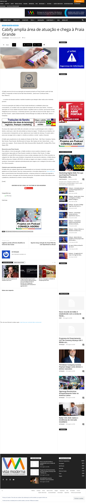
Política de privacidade (13, 6)
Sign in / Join (3, 1)
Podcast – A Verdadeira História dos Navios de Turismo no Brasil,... (75, 222)
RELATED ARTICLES (7, 262)
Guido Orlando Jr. (63, 179)
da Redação (6, 37)
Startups (25, 20)
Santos (31, 231)
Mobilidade (9, 25)
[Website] (10, 479)
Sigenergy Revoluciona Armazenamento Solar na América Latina (69, 393)
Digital (10, 23)
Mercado (61, 468)
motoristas (18, 231)
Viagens (25, 3)
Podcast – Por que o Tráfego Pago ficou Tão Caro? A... (76, 205)
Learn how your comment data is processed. (31, 322)
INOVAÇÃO (41, 20)
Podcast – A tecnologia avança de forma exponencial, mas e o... (74, 214)
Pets (37, 3)
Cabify (7, 231)
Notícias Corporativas (64, 461)
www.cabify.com (51, 171)
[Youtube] (13, 479)
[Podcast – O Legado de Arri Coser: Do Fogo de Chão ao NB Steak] (63, 256)
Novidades (41, 3)
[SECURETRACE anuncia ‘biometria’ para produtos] (34, 480)
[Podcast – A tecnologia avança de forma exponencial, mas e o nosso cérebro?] (63, 215)
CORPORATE (49, 20)
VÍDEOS (2, 3)
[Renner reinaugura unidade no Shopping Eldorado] (47, 271)
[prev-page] (53, 262)
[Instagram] (7, 479)
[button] (83, 20)
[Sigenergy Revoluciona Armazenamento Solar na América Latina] (71, 382)
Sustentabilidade (68, 3)
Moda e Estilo (18, 3)
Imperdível (31, 3)
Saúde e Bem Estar (58, 3)
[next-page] (55, 262)
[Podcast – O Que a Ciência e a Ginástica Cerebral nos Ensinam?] (63, 231)
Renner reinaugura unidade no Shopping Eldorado (47, 279)
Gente (12, 3)
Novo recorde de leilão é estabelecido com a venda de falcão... (70, 314)
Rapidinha (2, 6)
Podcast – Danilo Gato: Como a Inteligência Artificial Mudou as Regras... (76, 198)
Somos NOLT (7, 20)
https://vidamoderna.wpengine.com (19, 254)
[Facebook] (3, 479)
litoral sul (12, 231)
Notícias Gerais (63, 471)
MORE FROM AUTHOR (19, 262)
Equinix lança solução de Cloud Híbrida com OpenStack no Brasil (43, 243)
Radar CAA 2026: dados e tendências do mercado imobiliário (68, 420)
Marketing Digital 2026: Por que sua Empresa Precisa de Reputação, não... (71, 175)
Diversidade (77, 3)
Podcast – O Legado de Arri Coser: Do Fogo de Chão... (76, 254)
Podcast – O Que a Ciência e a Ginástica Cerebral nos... (76, 229)
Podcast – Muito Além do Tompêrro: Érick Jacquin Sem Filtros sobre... (76, 238)
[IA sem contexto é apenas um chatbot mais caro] (10, 271)
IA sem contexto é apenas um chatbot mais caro (9, 279)
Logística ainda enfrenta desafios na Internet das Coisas (13, 243)
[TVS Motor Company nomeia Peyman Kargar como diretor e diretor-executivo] (71, 356)
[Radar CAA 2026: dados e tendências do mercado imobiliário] (71, 409)
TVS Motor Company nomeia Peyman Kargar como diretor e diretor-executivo (71, 367)
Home (3, 23)
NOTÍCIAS (61, 466)
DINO (60, 318)
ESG (58, 20)
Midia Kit (65, 20)
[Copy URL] (17, 44)
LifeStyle (7, 3)
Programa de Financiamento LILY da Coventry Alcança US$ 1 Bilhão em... (71, 340)
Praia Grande (25, 231)
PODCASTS (17, 20)
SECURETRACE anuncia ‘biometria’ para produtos (47, 478)
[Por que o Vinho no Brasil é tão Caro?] (63, 248)
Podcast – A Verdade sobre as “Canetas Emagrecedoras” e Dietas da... (76, 189)
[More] (44, 44)
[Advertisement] (71, 88)
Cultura (49, 3)
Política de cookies (34, 500)
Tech (32, 20)
